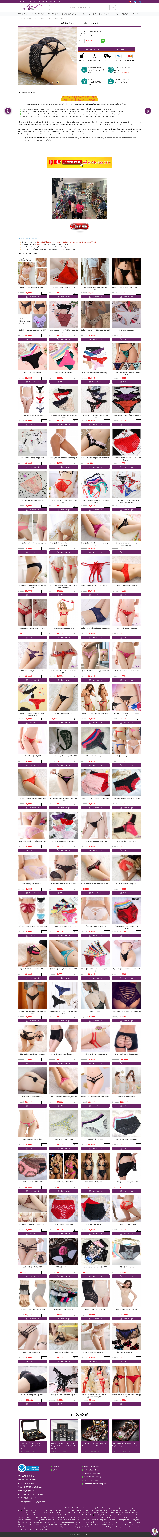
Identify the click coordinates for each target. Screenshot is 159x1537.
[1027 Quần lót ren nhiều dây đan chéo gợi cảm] (63, 527)
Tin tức (125, 14)
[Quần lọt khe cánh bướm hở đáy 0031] (63, 1379)
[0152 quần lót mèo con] (126, 1251)
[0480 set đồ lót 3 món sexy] (126, 1080)
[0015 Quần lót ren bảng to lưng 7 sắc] (63, 910)
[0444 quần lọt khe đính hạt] (32, 1123)
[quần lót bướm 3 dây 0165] (32, 1251)
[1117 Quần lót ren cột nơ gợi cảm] (32, 442)
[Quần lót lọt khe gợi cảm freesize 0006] (63, 953)
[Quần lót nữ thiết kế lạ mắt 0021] (95, 910)
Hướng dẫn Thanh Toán (35, 1)
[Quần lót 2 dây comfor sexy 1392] (63, 271)
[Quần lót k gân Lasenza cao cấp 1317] (32, 314)
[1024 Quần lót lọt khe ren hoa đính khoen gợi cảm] (126, 527)
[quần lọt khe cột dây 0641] (32, 740)
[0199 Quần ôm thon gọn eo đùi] (126, 1166)
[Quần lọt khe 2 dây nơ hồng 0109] (95, 825)
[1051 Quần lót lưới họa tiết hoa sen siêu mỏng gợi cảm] (126, 442)
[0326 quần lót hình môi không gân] (126, 1123)
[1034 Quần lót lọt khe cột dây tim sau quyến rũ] (95, 484)
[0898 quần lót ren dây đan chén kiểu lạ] (126, 995)
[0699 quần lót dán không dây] (32, 1080)
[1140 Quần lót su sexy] (126, 314)
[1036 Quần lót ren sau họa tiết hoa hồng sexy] (63, 484)
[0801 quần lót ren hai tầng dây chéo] (32, 612)
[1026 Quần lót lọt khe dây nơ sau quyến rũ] (95, 527)
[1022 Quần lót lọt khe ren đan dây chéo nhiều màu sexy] (63, 569)
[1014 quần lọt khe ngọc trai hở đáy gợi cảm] (32, 995)
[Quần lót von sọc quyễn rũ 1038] (32, 484)
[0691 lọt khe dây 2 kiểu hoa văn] (32, 655)
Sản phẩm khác (89, 14)
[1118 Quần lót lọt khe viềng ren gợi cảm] (126, 399)
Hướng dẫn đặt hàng (52, 1)
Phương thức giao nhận (92, 1473)
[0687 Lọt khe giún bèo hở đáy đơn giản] (63, 1080)
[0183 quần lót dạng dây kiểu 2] (126, 1208)
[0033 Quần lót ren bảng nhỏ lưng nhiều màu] (95, 953)
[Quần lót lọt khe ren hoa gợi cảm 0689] (95, 655)
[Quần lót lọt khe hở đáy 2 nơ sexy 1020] (95, 569)
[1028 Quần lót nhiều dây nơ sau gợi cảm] (32, 527)
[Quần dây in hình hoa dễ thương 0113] (32, 825)
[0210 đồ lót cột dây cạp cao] (95, 1166)
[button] (36, 79)
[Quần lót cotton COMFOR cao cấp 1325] (126, 271)
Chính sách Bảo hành (91, 1480)
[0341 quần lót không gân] (63, 1123)
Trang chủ (22, 14)
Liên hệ (135, 14)
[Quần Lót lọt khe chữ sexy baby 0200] (32, 782)
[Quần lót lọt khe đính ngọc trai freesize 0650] (126, 697)
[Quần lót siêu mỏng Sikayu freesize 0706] (95, 612)
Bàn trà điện (53, 14)
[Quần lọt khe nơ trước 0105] (126, 825)
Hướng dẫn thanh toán (92, 1470)
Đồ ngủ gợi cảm (38, 14)
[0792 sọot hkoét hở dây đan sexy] (126, 1038)
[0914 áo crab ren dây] (95, 995)
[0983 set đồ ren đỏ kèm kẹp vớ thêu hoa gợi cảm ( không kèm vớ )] (95, 1379)
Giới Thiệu (56, 1466)
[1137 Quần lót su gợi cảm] (32, 356)
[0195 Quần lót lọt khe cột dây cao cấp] (32, 1208)
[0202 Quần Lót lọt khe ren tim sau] (126, 740)
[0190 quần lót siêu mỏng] (95, 1208)
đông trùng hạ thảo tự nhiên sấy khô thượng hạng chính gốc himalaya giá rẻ (97, 1527)
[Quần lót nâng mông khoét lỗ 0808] (63, 1038)
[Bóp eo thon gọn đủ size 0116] (126, 1293)
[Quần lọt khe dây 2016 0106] (32, 1336)
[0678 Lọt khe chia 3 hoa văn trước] (126, 655)
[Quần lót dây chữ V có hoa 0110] (63, 825)
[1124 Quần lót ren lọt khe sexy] (32, 399)
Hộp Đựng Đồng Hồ (70, 14)
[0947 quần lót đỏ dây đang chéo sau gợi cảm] (126, 1379)
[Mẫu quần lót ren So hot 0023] (126, 1336)
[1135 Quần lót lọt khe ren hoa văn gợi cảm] (95, 356)
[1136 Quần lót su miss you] (63, 356)
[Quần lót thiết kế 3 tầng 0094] (126, 868)
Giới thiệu (22, 1)
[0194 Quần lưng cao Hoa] (63, 1208)
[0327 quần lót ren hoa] (95, 1123)
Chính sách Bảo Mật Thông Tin (95, 1484)
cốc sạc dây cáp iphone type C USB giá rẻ (51, 1527)
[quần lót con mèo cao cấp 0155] (95, 1251)
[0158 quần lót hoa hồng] (63, 1251)
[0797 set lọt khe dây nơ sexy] (63, 612)
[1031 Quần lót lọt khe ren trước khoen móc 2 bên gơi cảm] (126, 484)
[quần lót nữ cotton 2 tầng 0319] (32, 1166)
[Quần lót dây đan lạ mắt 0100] (32, 868)
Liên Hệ (55, 1470)
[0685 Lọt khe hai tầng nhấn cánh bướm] (95, 1080)
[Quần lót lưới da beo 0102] (63, 1336)
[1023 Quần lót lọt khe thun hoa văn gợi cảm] (32, 569)
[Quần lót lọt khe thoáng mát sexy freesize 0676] (32, 697)
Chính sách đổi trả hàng (92, 1477)
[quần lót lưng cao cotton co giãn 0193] (95, 782)
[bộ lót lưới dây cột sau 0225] (63, 1166)
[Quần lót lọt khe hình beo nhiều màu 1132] (126, 356)
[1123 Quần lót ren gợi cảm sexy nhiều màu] (63, 399)
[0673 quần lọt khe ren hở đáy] (63, 697)
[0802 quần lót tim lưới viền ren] (126, 569)
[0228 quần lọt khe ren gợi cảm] (95, 740)
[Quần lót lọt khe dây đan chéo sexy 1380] (95, 271)
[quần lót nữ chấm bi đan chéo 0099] (63, 868)
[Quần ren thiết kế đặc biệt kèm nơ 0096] (95, 868)
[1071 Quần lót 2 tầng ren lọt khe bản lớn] (95, 442)
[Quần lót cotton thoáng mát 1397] (32, 271)
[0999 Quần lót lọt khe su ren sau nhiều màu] (63, 995)
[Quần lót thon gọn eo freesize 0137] (32, 1293)
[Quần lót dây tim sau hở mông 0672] (95, 697)
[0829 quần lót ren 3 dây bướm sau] (32, 1038)
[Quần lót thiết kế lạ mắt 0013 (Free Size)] (32, 910)
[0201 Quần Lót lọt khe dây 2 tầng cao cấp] (63, 782)
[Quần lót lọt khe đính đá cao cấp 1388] (126, 953)
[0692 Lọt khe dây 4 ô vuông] (126, 612)
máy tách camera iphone (39, 1529)
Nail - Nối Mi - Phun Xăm (109, 14)
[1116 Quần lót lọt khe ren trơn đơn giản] (63, 442)
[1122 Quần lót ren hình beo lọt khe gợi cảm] (95, 399)
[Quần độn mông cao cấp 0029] (32, 1379)
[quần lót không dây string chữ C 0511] (63, 740)
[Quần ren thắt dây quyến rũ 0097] (95, 1336)
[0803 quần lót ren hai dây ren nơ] (95, 1038)
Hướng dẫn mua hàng (91, 1466)
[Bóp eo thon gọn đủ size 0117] (95, 1293)
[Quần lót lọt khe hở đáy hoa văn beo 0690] (63, 655)
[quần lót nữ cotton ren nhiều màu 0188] (126, 782)
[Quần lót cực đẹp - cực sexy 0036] (32, 953)
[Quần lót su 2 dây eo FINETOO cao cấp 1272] (63, 314)
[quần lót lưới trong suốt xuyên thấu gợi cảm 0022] (126, 910)
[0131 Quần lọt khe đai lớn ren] (63, 1293)
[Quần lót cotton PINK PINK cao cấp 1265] (95, 314)
